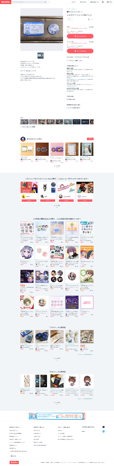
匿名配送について (14, 436)
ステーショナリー (24, 156)
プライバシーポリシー (72, 462)
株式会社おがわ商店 (34, 139)
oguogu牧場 (66, 196)
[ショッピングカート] (103, 2)
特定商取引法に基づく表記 (73, 104)
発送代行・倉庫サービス (15, 439)
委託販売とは (13, 448)
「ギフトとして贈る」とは (74, 60)
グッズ (68, 9)
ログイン (74, 2)
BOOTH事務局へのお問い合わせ (66, 439)
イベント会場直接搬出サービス (17, 442)
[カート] (81, 11)
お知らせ (60, 430)
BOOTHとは (83, 2)
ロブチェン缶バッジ (40, 158)
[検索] (45, 2)
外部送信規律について (83, 462)
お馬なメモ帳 (24, 158)
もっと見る (57, 205)
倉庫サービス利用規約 (55, 462)
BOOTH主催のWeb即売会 (40, 445)
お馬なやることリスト (70, 158)
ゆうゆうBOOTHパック (82, 79)
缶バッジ (74, 9)
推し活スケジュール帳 (85, 158)
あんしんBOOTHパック (72, 79)
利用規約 (47, 462)
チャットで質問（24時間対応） (65, 436)
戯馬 (46, 196)
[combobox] (29, 2)
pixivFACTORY (70, 89)
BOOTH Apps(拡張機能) (15, 433)
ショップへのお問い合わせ (73, 107)
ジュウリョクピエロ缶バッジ (56, 158)
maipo (28, 196)
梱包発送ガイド (13, 445)
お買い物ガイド (37, 433)
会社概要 (42, 462)
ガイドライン (64, 462)
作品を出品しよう (94, 2)
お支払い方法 (71, 99)
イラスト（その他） (84, 156)
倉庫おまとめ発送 (38, 442)
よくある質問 (61, 433)
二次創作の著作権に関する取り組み (18, 451)
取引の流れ (71, 96)
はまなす (84, 196)
